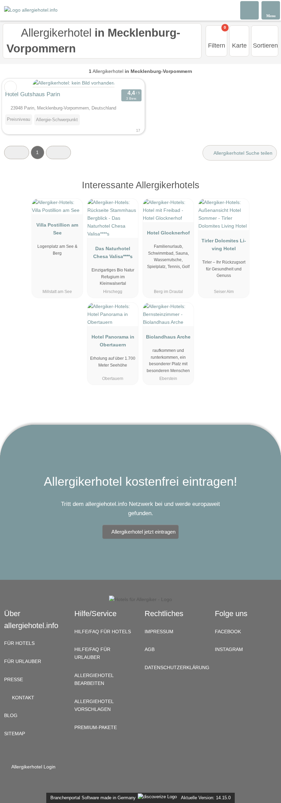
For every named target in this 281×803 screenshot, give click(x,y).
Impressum (159, 631)
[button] (16, 152)
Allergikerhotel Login (33, 766)
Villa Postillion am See (57, 228)
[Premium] (267, 191)
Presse (13, 679)
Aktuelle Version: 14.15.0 (206, 797)
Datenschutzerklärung (176, 667)
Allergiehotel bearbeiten (94, 679)
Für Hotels (19, 643)
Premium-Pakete (95, 727)
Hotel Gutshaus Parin (32, 94)
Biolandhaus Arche (168, 337)
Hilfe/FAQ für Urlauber (92, 653)
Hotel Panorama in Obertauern (112, 340)
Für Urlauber (22, 661)
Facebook (228, 631)
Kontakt (22, 697)
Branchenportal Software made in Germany (91, 797)
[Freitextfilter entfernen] (250, 10)
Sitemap (14, 733)
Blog (10, 715)
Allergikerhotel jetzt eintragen (143, 532)
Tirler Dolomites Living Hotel (223, 244)
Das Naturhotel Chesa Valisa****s (113, 252)
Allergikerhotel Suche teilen (242, 153)
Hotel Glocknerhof (168, 232)
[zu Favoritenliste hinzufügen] (10, 87)
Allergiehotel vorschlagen (94, 705)
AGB (150, 649)
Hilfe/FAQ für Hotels (102, 631)
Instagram (229, 649)
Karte (239, 45)
